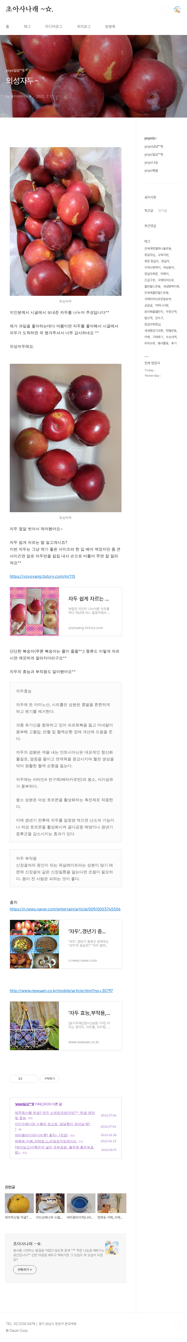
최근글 (148, 210)
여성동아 (168, 267)
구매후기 (157, 337)
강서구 (159, 318)
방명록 (110, 26)
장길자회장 (151, 274)
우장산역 (171, 312)
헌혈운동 (171, 330)
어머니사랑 (161, 305)
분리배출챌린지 (153, 312)
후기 (174, 343)
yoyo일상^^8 (24, 1104)
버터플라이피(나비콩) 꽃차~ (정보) (41, 1135)
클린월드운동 (152, 286)
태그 (27, 26)
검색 (166, 9)
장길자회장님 (152, 324)
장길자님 (149, 255)
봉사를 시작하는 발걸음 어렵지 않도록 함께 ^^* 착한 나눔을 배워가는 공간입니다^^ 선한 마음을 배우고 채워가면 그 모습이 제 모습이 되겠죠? (58, 1255)
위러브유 (149, 343)
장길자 (165, 261)
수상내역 (171, 337)
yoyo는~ (150, 138)
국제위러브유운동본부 (157, 299)
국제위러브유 (166, 280)
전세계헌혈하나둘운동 (157, 248)
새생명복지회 (171, 286)
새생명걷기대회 (153, 330)
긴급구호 (149, 280)
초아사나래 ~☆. (29, 9)
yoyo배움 (151, 170)
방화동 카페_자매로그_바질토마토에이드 (46, 1141)
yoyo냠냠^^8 (153, 146)
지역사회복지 (152, 267)
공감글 (148, 305)
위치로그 (84, 26)
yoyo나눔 (151, 162)
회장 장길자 (151, 261)
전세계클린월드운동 (156, 293)
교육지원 (163, 255)
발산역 (148, 318)
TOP (177, 1326)
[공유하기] (27, 1078)
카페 (147, 337)
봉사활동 (163, 343)
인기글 (162, 210)
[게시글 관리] (33, 1078)
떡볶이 (164, 274)
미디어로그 (53, 26)
